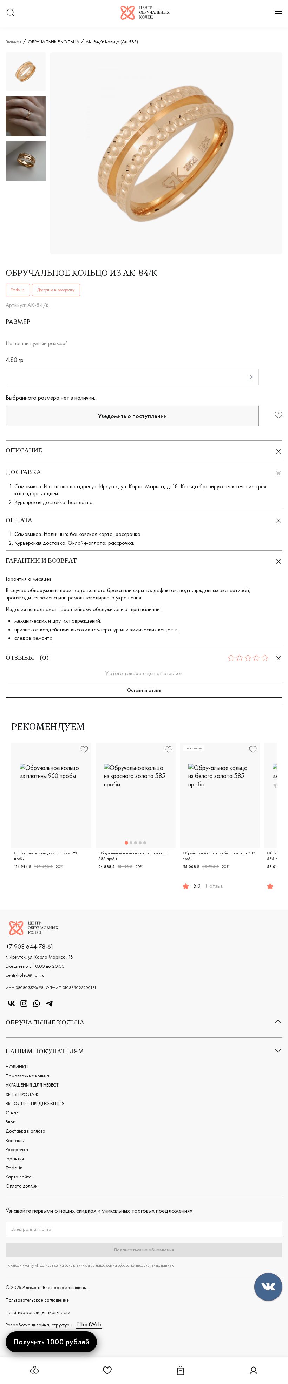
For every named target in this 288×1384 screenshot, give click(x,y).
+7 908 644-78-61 (30, 946)
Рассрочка (17, 1149)
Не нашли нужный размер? (37, 343)
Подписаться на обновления (144, 1250)
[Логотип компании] (145, 17)
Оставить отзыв (144, 690)
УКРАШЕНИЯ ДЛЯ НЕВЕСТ (32, 1085)
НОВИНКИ (17, 1066)
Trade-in (14, 1167)
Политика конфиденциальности (38, 1312)
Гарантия (15, 1158)
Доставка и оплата (25, 1131)
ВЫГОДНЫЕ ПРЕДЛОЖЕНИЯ (35, 1103)
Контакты (15, 1140)
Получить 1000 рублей (51, 1342)
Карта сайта (19, 1177)
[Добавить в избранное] (278, 416)
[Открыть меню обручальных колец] (34, 1370)
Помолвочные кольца (27, 1076)
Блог (10, 1121)
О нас (12, 1112)
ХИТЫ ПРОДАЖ (22, 1094)
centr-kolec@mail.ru (25, 975)
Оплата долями (22, 1186)
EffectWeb (89, 1324)
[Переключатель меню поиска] (10, 13)
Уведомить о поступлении (132, 416)
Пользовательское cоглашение (37, 1300)
